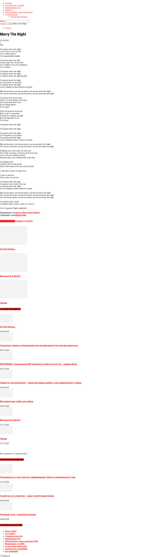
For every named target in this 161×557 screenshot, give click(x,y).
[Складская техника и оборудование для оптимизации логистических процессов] (6, 341)
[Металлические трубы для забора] (6, 397)
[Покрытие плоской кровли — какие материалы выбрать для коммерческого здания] (6, 378)
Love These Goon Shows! (28, 212)
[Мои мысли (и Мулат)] (13, 271)
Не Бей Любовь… (8, 249)
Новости (8, 10)
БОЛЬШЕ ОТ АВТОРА (24, 221)
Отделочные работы (18, 17)
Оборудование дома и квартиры (19, 12)
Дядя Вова (21, 215)
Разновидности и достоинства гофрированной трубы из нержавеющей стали (37, 477)
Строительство (11, 14)
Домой (3, 24)
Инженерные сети (13, 8)
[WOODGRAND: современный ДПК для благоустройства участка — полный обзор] (6, 359)
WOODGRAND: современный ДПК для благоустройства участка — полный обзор (38, 364)
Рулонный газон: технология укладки (18, 514)
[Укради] (13, 298)
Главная (8, 3)
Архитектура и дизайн (14, 5)
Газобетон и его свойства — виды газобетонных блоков (27, 496)
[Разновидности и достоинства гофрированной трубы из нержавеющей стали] (6, 472)
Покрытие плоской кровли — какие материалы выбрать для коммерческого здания (40, 382)
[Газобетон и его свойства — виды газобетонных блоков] (6, 491)
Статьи (9, 24)
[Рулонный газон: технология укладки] (6, 510)
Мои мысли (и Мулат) (10, 276)
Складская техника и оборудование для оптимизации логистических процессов (39, 345)
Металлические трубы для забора (16, 401)
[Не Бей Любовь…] (13, 244)
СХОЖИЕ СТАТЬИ (7, 221)
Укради (3, 303)
